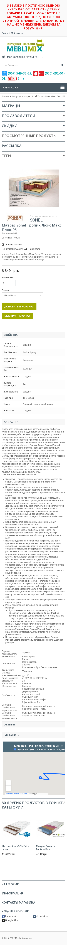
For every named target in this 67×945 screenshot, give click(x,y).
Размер (5, 290)
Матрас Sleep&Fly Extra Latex (15, 847)
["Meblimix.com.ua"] (33, 45)
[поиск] (62, 65)
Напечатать (34, 249)
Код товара (7, 233)
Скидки (9, 125)
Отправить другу (14, 249)
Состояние (7, 238)
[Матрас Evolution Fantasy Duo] (50, 828)
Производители (18, 115)
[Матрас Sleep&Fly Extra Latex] (16, 828)
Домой (5, 96)
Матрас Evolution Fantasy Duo (46, 847)
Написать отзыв (14, 244)
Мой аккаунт (17, 33)
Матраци (16, 96)
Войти (5, 33)
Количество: (8, 277)
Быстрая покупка (17, 315)
